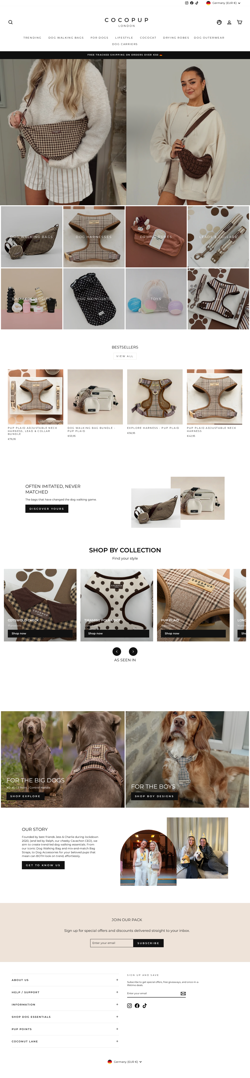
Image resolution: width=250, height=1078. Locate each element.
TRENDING (33, 37)
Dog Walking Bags (66, 37)
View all (125, 356)
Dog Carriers (125, 44)
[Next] (133, 651)
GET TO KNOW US (43, 865)
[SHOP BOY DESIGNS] (187, 759)
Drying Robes (176, 37)
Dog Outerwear (209, 37)
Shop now (19, 633)
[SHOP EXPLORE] (63, 759)
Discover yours (46, 508)
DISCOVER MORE (124, 142)
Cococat (148, 37)
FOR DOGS (100, 37)
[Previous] (116, 651)
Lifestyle (124, 37)
